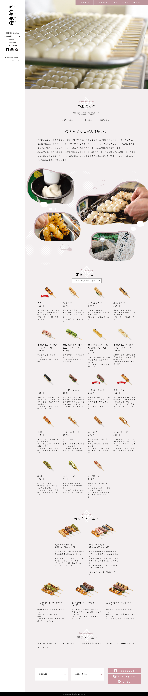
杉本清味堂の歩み (12, 33)
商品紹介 (12, 39)
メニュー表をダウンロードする (85, 281)
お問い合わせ (12, 45)
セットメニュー (87, 120)
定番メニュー (69, 120)
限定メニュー (105, 120)
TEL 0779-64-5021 (13, 61)
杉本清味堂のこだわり (13, 36)
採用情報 (12, 42)
